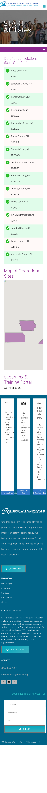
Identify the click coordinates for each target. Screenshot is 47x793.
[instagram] (9, 682)
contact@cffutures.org (17, 674)
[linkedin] (14, 682)
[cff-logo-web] (19, 2)
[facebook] (3, 682)
